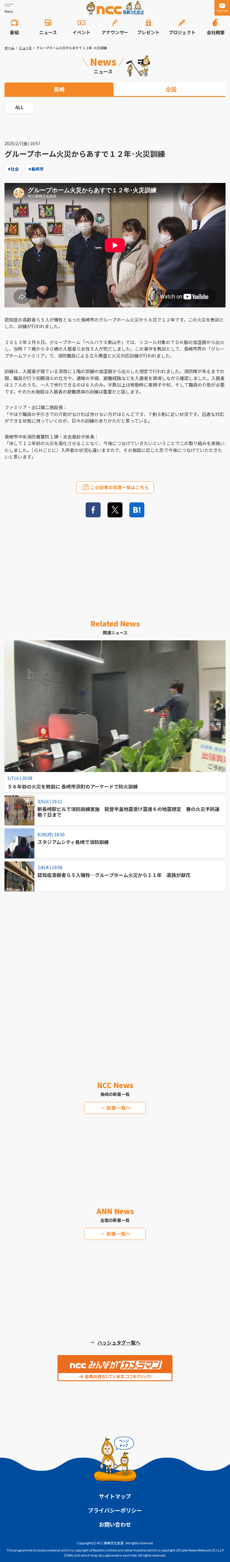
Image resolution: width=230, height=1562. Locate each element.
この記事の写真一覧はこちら (119, 487)
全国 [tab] (171, 89)
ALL (19, 107)
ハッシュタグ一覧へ (118, 1342)
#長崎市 (36, 169)
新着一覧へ (119, 1107)
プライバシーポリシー (115, 1510)
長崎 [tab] (59, 89)
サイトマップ (115, 1496)
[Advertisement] (115, 966)
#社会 (13, 169)
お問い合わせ (115, 1524)
